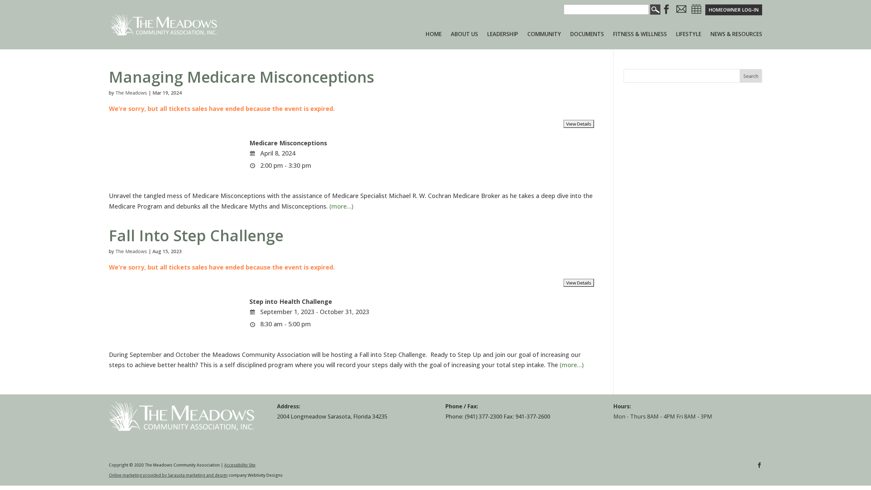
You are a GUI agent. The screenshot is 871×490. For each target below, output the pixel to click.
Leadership (502, 35)
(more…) (341, 206)
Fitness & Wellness (640, 35)
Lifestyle (688, 35)
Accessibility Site (240, 465)
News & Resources (736, 35)
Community (544, 35)
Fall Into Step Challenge (196, 235)
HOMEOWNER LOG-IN (734, 9)
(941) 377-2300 (483, 416)
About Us (464, 35)
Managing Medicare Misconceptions (241, 76)
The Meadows (131, 92)
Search (750, 76)
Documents (587, 35)
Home (434, 35)
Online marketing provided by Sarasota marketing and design (168, 475)
